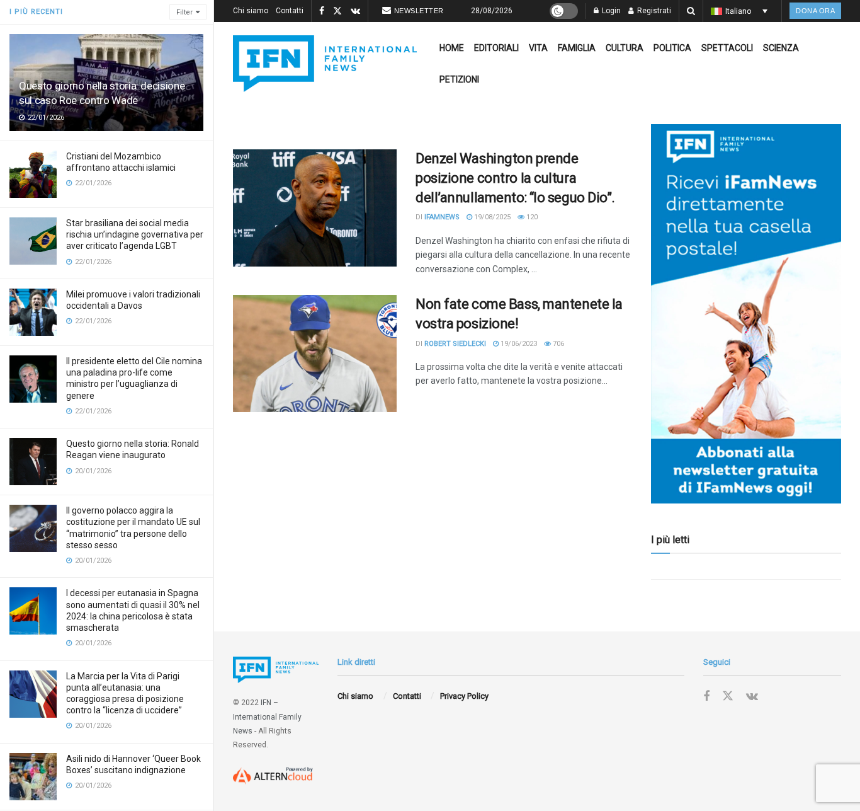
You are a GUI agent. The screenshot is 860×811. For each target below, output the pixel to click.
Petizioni (459, 79)
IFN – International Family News (267, 716)
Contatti (289, 10)
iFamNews (442, 217)
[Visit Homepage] (325, 63)
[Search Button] (691, 11)
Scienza (781, 48)
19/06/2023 (518, 344)
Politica (672, 48)
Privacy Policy (464, 696)
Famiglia (577, 48)
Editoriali (496, 48)
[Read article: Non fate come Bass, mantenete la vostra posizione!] (315, 353)
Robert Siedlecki (455, 344)
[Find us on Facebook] (321, 11)
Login (610, 10)
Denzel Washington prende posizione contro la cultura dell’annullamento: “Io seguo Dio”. (515, 178)
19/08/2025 (491, 217)
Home (451, 48)
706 (557, 344)
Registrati (653, 10)
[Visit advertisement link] (746, 313)
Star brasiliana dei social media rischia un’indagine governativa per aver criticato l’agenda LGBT (134, 234)
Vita (538, 48)
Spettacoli (727, 48)
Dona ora (815, 10)
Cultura (624, 48)
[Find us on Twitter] (337, 11)
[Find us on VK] (355, 11)
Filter (184, 12)
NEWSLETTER (419, 10)
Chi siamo (250, 10)
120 (531, 217)
